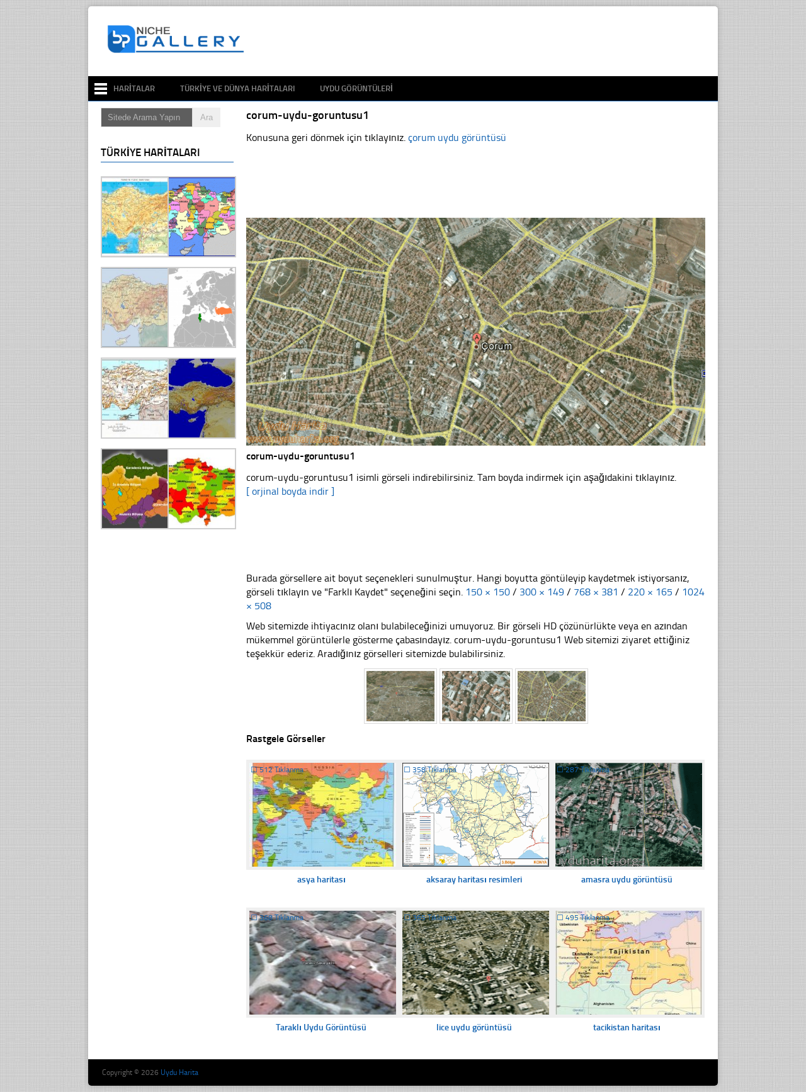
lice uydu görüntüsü (474, 1027)
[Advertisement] (481, 41)
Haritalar (134, 88)
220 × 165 (650, 592)
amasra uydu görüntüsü (627, 879)
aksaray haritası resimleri (474, 879)
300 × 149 (541, 592)
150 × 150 (487, 592)
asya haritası (321, 879)
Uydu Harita (179, 1072)
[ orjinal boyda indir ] (290, 491)
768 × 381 (596, 592)
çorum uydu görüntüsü (457, 138)
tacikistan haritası (627, 1027)
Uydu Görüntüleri (356, 88)
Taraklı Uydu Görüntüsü (321, 1027)
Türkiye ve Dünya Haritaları (237, 88)
